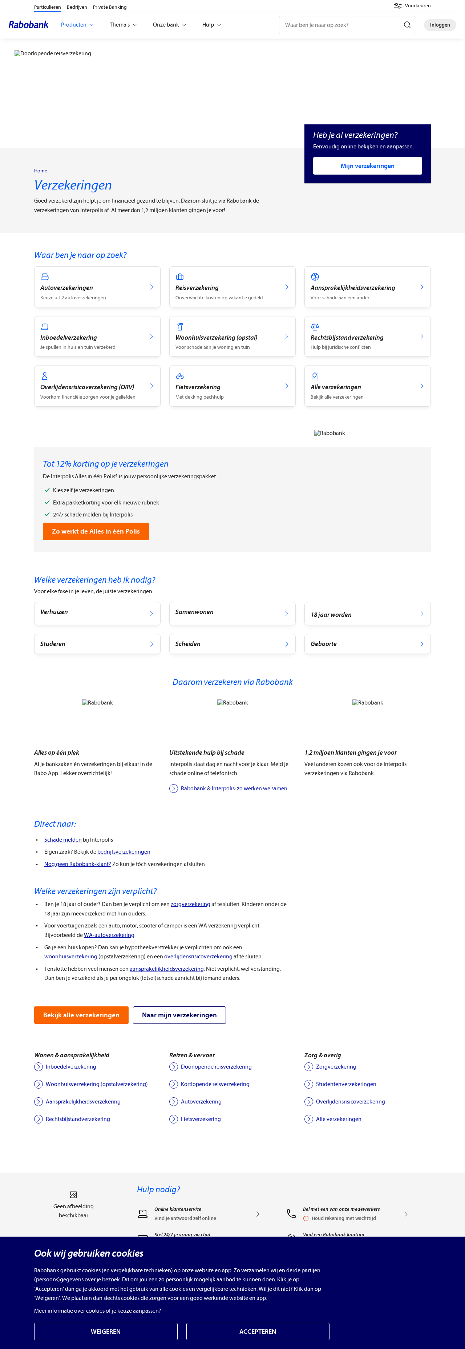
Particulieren (47, 7)
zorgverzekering (190, 904)
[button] (412, 5)
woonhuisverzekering (70, 956)
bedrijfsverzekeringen (123, 852)
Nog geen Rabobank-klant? (77, 864)
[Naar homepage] (30, 25)
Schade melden (63, 840)
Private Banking (110, 7)
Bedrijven (77, 7)
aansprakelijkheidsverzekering (167, 969)
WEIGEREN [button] (106, 1332)
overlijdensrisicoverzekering (198, 956)
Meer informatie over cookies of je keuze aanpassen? (97, 1311)
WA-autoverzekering (109, 935)
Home (40, 171)
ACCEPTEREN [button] (257, 1332)
